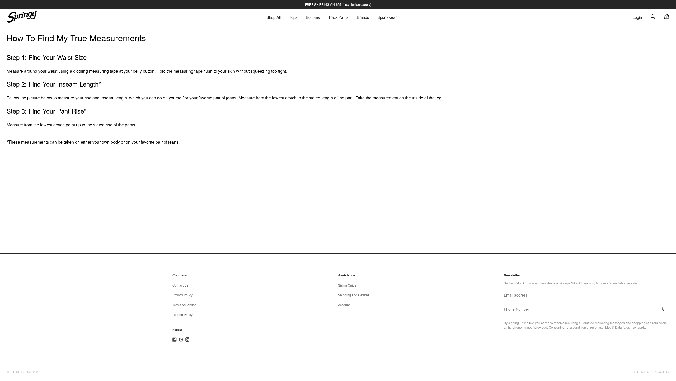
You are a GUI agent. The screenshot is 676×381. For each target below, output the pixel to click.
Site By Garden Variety (651, 372)
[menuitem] (293, 17)
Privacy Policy (182, 295)
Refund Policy (182, 314)
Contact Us (180, 285)
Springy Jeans (21, 372)
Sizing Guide (347, 285)
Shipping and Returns (353, 295)
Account (344, 304)
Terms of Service (184, 304)
